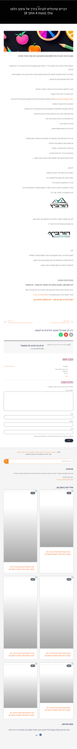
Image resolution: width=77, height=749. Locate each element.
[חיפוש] (6, 461)
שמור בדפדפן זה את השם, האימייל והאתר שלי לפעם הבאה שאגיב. (53, 436)
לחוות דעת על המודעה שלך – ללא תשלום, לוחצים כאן (53, 299)
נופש (38, 7)
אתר (72, 429)
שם (71, 414)
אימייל (71, 421)
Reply (66, 376)
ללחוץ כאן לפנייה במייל (41, 294)
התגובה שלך (69, 390)
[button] (71, 335)
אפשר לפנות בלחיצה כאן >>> (64, 480)
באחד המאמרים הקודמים (64, 99)
